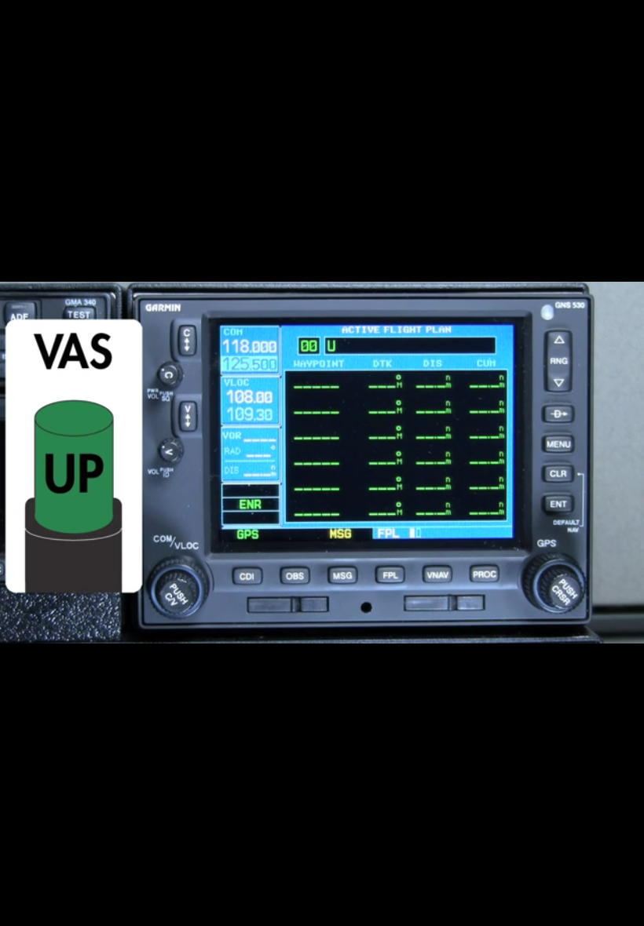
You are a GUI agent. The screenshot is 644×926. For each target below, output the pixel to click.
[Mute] (541, 908)
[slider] (302, 908)
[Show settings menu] (582, 908)
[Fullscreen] (623, 908)
